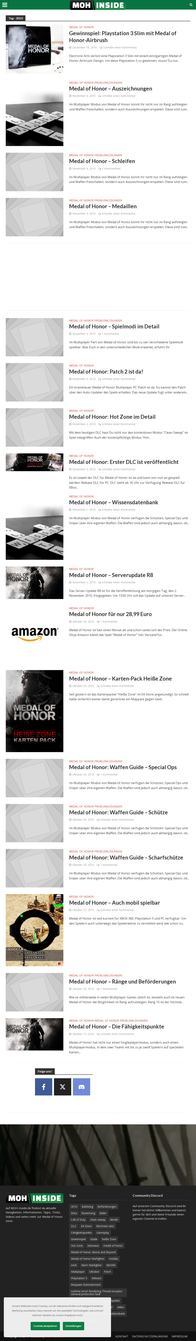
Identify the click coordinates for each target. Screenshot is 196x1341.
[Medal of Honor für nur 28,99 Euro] (34, 634)
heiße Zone (109, 1239)
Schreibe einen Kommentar (120, 47)
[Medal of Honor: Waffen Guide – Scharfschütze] (34, 868)
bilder (103, 1213)
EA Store (86, 1226)
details (114, 1219)
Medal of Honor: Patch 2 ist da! (106, 371)
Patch (107, 1271)
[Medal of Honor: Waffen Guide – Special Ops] (34, 777)
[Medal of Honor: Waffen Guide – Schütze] (34, 823)
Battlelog (87, 1206)
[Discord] (81, 1086)
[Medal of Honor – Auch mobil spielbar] (34, 930)
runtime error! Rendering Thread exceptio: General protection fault (97, 1292)
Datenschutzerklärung (150, 1336)
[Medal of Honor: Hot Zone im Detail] (34, 427)
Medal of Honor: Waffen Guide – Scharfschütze (126, 857)
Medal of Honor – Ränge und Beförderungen (122, 981)
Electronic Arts (105, 1226)
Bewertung (88, 1213)
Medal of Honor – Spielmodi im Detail (114, 326)
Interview (93, 1245)
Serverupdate (111, 1300)
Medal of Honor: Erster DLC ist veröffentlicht (124, 462)
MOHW (110, 1265)
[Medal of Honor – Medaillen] (34, 217)
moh (74, 1265)
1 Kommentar (110, 333)
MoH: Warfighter (91, 1265)
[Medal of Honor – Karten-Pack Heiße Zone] (34, 711)
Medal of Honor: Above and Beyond (93, 1252)
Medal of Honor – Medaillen (103, 206)
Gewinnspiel (78, 1239)
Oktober (94, 1271)
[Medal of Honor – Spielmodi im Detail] (34, 337)
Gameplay (102, 1232)
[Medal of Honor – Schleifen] (34, 172)
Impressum (179, 1336)
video (120, 1307)
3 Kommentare (111, 168)
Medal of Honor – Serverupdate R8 (111, 575)
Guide (93, 1239)
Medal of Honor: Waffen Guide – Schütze (118, 812)
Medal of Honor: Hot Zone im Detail (112, 416)
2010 (74, 1206)
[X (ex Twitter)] (62, 1086)
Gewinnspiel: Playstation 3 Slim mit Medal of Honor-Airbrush (122, 36)
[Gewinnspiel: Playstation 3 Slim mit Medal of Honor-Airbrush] (34, 49)
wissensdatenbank (113, 1313)
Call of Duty (78, 1219)
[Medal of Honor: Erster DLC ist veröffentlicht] (34, 462)
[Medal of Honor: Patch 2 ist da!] (34, 382)
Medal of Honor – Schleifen (102, 161)
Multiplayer (78, 1271)
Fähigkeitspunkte (81, 1232)
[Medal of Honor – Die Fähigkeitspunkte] (34, 1034)
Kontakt (121, 1336)
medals (113, 1258)
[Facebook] (43, 1086)
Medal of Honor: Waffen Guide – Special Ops (123, 767)
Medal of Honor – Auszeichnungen (110, 88)
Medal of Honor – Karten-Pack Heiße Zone (120, 678)
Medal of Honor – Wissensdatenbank (113, 502)
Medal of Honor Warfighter (88, 1258)
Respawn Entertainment (86, 1284)
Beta (74, 1213)
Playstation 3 (79, 1278)
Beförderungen (107, 1206)
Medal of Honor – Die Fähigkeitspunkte (116, 1026)
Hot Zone (77, 1245)
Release (96, 1278)
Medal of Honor (81, 27)
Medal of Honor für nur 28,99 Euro (110, 614)
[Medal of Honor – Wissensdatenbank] (34, 526)
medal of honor (113, 1245)
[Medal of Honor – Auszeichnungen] (34, 113)
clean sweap (97, 1219)
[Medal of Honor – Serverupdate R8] (34, 582)
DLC (73, 1226)
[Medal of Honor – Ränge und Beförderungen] (34, 992)
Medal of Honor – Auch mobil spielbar (114, 902)
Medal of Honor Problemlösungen (95, 82)
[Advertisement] (98, 277)
